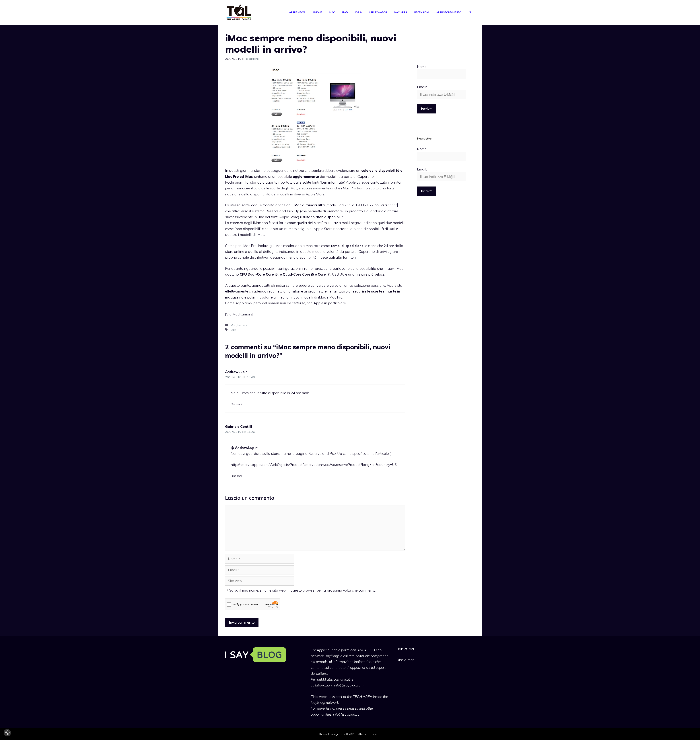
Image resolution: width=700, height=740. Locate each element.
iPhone (317, 12)
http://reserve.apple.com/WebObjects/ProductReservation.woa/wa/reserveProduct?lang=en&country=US (314, 464)
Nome (422, 66)
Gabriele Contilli (238, 426)
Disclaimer (405, 660)
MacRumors (242, 314)
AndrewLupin (236, 372)
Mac (332, 12)
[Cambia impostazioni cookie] (7, 732)
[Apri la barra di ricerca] (470, 12)
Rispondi (236, 404)
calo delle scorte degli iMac (275, 188)
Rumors (242, 325)
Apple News (297, 12)
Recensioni (421, 12)
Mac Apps (400, 12)
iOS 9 (358, 12)
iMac (233, 325)
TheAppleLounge (324, 650)
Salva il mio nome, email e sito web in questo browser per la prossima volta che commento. (302, 590)
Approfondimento (448, 12)
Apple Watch (378, 12)
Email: (422, 87)
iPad (345, 12)
